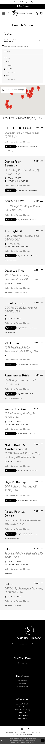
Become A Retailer (22, 704)
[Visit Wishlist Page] (41, 13)
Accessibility (36, 732)
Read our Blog (22, 716)
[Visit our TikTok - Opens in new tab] (28, 729)
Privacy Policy (25, 732)
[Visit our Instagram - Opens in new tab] (22, 729)
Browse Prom (22, 683)
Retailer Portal (22, 707)
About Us (22, 713)
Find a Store (22, 663)
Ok (43, 740)
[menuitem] (4, 13)
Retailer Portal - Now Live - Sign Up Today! (22, 2)
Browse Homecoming (22, 686)
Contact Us (23, 645)
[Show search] (8, 13)
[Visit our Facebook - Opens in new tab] (17, 729)
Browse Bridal (22, 681)
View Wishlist (22, 718)
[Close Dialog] (1, 740)
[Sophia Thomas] (22, 13)
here (33, 742)
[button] (4, 13)
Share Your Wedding (22, 710)
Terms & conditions (11, 732)
